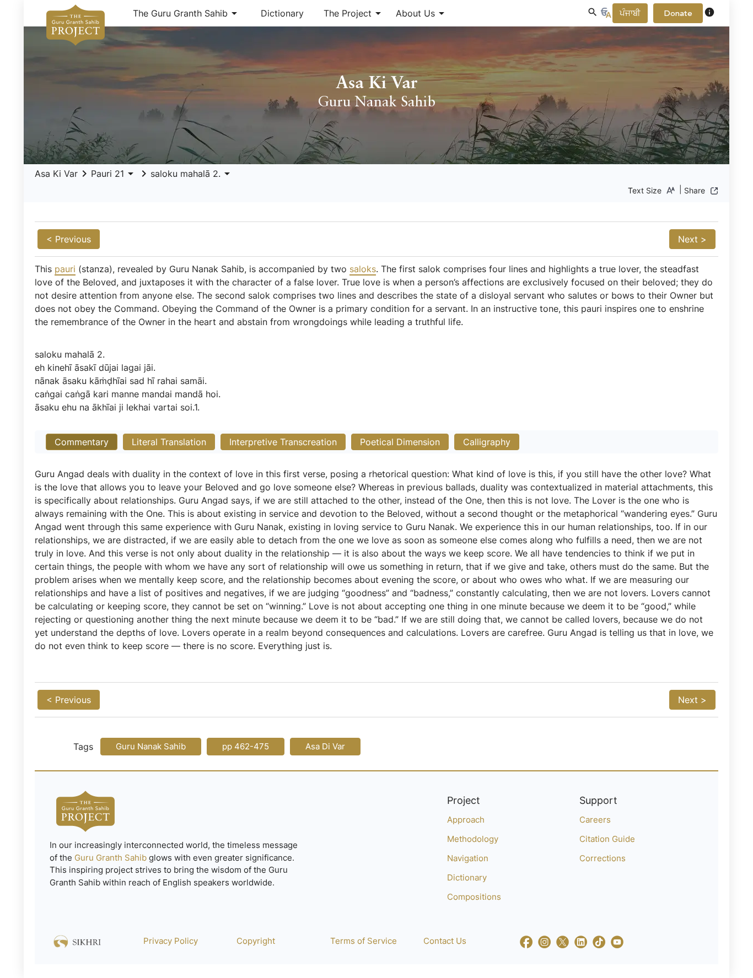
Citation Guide (607, 839)
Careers (595, 819)
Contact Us (444, 941)
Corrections (602, 858)
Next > (692, 239)
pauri (65, 268)
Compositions (474, 896)
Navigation (467, 858)
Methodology (472, 839)
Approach (466, 819)
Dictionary (282, 13)
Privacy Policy (170, 941)
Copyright (255, 941)
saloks (362, 268)
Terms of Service (363, 941)
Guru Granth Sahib (111, 857)
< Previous (68, 239)
